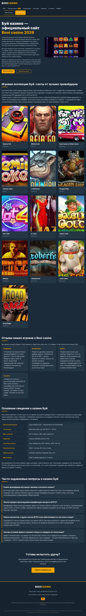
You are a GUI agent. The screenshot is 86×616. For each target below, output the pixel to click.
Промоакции (27, 8)
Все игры (36, 8)
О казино (51, 8)
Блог (4, 8)
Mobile (59, 8)
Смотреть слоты (23, 71)
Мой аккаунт (9, 12)
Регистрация (20, 12)
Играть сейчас (8, 71)
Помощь (43, 8)
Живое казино (14, 8)
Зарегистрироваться (43, 570)
